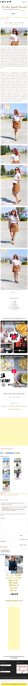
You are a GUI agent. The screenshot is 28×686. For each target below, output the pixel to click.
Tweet (2, 451)
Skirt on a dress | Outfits (18, 467)
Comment (2, 518)
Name (21, 535)
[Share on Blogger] (5, 453)
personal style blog (10, 495)
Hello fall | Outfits (18, 478)
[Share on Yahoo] (14, 453)
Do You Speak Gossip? (13, 493)
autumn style (5, 493)
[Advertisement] (14, 432)
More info (5, 681)
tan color (16, 495)
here (15, 510)
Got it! (14, 684)
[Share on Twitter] (2, 453)
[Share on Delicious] (7, 453)
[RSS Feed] (19, 453)
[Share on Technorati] (17, 453)
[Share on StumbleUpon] (13, 453)
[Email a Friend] (4, 453)
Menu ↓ (14, 13)
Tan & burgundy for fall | (6, 489)
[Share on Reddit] (16, 453)
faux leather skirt (21, 493)
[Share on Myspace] (11, 453)
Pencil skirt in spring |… (6, 467)
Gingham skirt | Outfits (6, 478)
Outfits (5, 492)
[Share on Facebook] (1, 453)
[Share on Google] (10, 453)
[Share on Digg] (8, 453)
